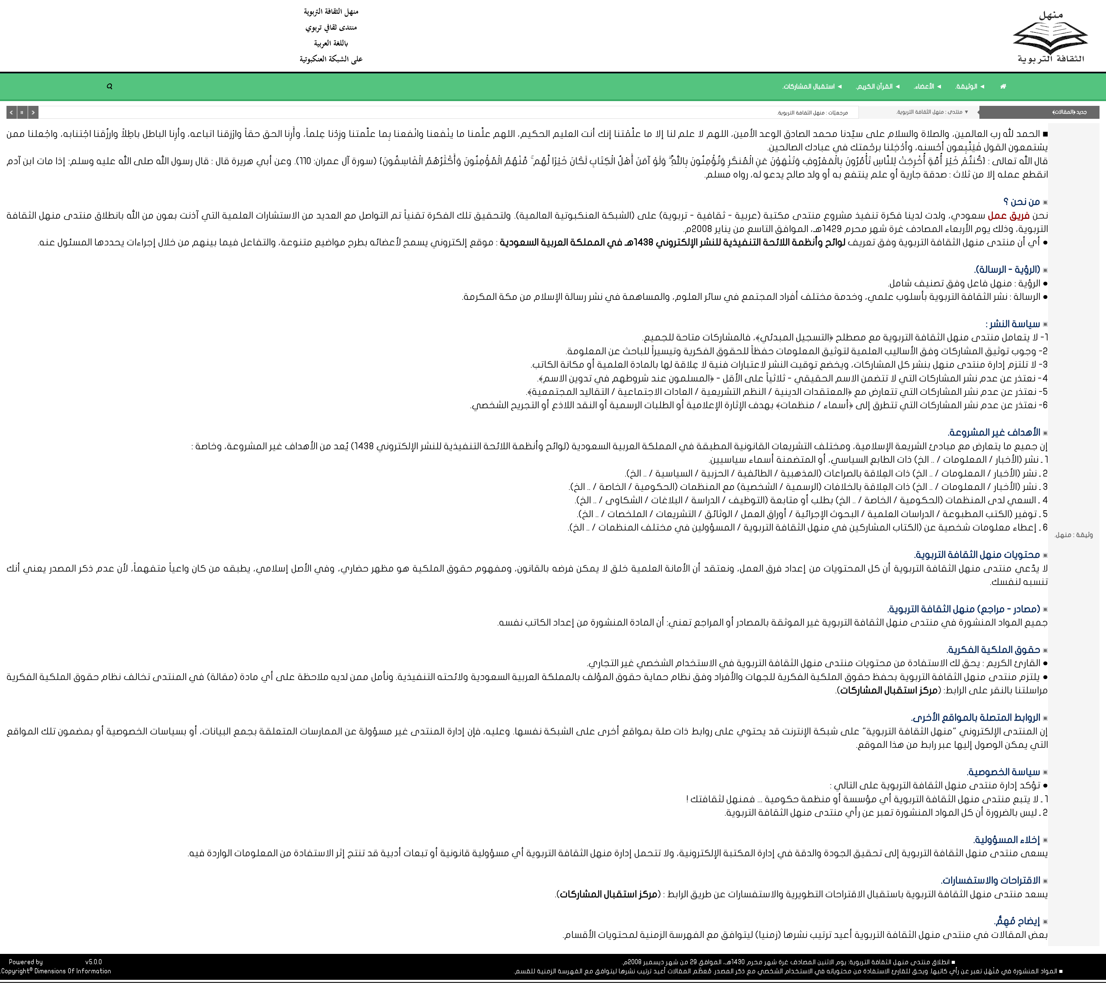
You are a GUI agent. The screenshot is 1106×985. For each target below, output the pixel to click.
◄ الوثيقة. (970, 86)
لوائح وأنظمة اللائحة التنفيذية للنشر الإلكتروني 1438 (460, 446)
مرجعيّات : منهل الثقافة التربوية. (812, 112)
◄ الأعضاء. (928, 86)
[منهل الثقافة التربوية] (694, 35)
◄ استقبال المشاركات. (812, 86)
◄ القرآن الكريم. (878, 86)
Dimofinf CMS (63, 962)
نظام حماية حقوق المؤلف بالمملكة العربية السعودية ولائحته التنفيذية (543, 677)
